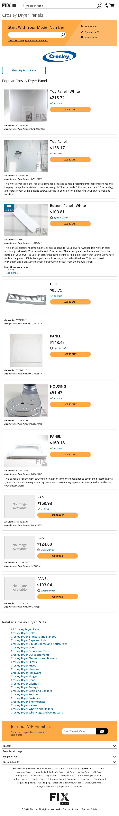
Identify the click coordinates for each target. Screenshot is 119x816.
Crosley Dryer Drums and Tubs (30, 651)
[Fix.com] (6, 5)
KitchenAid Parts (56, 772)
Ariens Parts (33, 768)
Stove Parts (85, 779)
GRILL (54, 283)
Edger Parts (64, 786)
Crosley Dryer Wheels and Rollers (32, 709)
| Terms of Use (69, 809)
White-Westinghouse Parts (89, 775)
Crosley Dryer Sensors (25, 694)
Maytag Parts (83, 772)
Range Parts (21, 782)
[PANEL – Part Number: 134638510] (26, 350)
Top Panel (58, 141)
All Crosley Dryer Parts (25, 629)
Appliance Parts (55, 782)
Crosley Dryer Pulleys (24, 687)
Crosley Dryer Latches (25, 683)
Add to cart (70, 109)
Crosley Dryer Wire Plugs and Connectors (37, 712)
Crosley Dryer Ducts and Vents (30, 654)
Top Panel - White (65, 91)
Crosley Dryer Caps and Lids (28, 640)
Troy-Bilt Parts (51, 775)
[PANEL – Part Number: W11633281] (19, 506)
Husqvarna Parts (23, 772)
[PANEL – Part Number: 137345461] (19, 547)
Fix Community (11, 762)
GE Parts (100, 768)
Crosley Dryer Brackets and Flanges (33, 636)
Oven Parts (99, 779)
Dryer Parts (72, 779)
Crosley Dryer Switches (25, 698)
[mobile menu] (14, 5)
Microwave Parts (37, 782)
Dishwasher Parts (21, 779)
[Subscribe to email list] (102, 731)
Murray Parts (21, 775)
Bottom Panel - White (68, 205)
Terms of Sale (89, 809)
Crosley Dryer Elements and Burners (34, 658)
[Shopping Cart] (112, 5)
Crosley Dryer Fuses (23, 665)
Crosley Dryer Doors (23, 647)
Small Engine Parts (93, 782)
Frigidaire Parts (86, 768)
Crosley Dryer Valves (24, 705)
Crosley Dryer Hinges (24, 676)
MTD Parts (97, 772)
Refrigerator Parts (56, 779)
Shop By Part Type (24, 70)
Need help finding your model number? (28, 40)
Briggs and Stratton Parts (53, 768)
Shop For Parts (11, 756)
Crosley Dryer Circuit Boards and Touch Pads (39, 644)
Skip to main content (59, 7)
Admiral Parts (19, 768)
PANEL (55, 336)
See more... (12, 272)
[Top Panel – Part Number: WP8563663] (26, 156)
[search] (99, 5)
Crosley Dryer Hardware (26, 672)
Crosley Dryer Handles (25, 669)
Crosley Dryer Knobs (24, 680)
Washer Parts (39, 779)
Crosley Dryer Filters (24, 662)
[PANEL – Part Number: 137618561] (19, 588)
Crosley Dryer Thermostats (28, 701)
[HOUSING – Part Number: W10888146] (26, 400)
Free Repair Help (12, 751)
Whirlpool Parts (67, 775)
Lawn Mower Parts (73, 782)
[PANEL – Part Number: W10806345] (26, 451)
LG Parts (70, 772)
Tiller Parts (77, 786)
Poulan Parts (36, 775)
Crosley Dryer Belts (23, 633)
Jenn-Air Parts (40, 772)
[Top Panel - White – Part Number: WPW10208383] (26, 105)
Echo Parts (72, 768)
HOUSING (58, 386)
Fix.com (7, 745)
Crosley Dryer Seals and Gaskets (31, 691)
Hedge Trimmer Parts (46, 786)
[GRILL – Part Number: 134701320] (26, 299)
